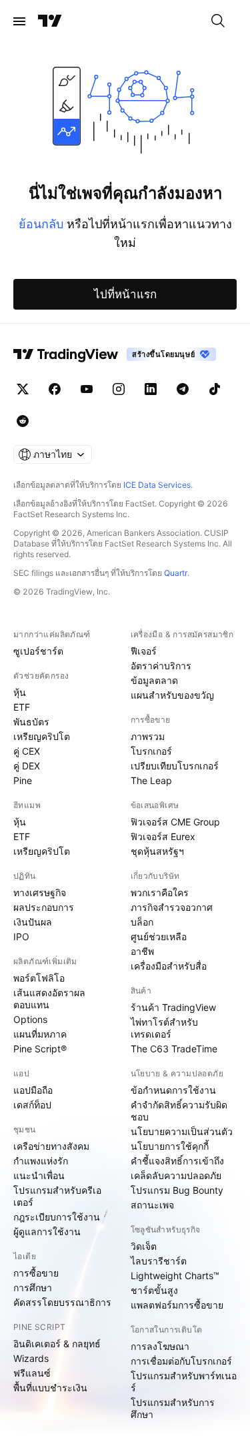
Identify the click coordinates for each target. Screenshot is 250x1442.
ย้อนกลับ (41, 224)
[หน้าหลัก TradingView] (50, 21)
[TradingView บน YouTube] (86, 389)
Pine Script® (40, 1048)
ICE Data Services (157, 485)
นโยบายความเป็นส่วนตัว (182, 1131)
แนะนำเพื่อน (39, 1175)
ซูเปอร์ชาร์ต (38, 651)
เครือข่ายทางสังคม (51, 1146)
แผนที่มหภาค (40, 1034)
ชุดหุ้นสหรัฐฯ (157, 851)
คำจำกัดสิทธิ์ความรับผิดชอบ (179, 1110)
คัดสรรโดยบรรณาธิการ (62, 1302)
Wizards (31, 1358)
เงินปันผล (32, 922)
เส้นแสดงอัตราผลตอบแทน (49, 998)
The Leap (151, 780)
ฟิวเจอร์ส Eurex (163, 836)
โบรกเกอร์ (151, 751)
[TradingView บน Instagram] (118, 389)
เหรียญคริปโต (41, 736)
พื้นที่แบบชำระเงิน (50, 1387)
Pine (22, 780)
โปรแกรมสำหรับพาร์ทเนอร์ (184, 1381)
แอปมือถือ (33, 1090)
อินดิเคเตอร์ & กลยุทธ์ (57, 1343)
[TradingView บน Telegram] (182, 389)
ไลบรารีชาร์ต (159, 1261)
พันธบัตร (31, 721)
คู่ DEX (26, 765)
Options (30, 1019)
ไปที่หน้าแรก (125, 294)
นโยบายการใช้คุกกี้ (170, 1146)
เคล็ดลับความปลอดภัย (176, 1175)
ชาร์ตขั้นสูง (154, 1290)
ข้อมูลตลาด (154, 680)
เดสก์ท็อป (32, 1104)
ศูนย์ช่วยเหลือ (159, 936)
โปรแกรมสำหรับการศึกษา (173, 1408)
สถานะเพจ (152, 1204)
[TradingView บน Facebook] (54, 389)
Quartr (175, 573)
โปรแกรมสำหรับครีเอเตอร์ (57, 1196)
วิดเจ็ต (144, 1246)
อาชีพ (142, 951)
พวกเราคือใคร (160, 892)
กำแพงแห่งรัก (40, 1160)
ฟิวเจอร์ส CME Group (175, 821)
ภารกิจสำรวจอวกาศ (172, 907)
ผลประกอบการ (43, 907)
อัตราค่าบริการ (161, 665)
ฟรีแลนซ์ (32, 1373)
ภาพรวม (148, 736)
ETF (21, 707)
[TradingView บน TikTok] (214, 389)
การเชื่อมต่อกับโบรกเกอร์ (181, 1361)
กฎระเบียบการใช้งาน (56, 1216)
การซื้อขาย (36, 1273)
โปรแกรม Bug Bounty (177, 1190)
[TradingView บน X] (22, 389)
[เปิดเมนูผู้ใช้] (19, 21)
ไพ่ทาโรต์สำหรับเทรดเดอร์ (164, 1028)
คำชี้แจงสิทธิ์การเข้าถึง (177, 1160)
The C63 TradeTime (174, 1048)
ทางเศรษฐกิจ (39, 892)
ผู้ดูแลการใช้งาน (47, 1231)
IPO (21, 936)
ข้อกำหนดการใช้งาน (173, 1090)
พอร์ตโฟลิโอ (39, 978)
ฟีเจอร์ (144, 651)
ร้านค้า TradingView (173, 1007)
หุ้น (19, 692)
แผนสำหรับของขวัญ (172, 695)
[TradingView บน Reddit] (22, 421)
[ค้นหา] (218, 21)
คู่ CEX (26, 751)
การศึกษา (32, 1287)
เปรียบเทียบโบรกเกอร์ (175, 765)
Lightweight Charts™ (175, 1275)
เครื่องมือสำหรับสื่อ (169, 966)
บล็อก (142, 922)
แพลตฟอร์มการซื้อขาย (177, 1305)
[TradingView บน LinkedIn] (150, 389)
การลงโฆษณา (160, 1346)
